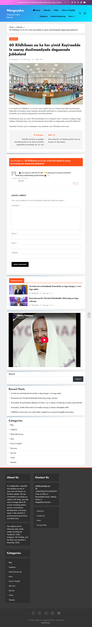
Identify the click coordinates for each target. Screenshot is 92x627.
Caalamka (43, 16)
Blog (12, 425)
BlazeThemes (45, 623)
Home (37, 10)
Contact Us (41, 516)
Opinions (13, 448)
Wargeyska (15, 10)
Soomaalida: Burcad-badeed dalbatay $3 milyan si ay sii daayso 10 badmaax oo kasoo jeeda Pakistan (46, 402)
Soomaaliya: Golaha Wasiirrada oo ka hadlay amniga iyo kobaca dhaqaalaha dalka (40, 407)
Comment (16, 205)
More (71, 16)
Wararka (47, 10)
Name (15, 233)
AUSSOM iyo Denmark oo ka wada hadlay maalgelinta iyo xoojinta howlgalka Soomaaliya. (42, 412)
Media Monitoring (58, 16)
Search (12, 373)
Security (13, 453)
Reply (77, 183)
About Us (40, 511)
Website (15, 252)
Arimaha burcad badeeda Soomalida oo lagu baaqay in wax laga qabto (36, 393)
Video (56, 10)
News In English (68, 10)
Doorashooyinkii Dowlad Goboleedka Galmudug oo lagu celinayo (39, 2)
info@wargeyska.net (42, 486)
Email (14, 243)
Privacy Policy (42, 525)
